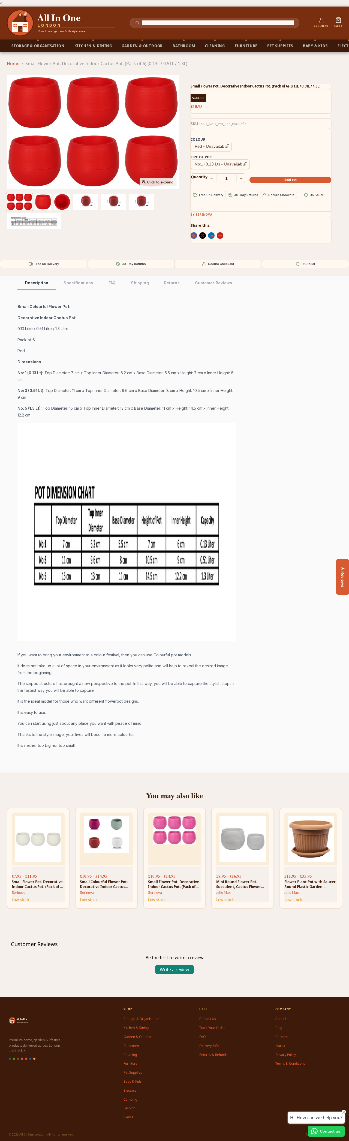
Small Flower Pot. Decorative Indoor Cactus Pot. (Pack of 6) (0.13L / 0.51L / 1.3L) (173, 884)
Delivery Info (209, 1045)
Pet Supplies (133, 1072)
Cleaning (130, 1054)
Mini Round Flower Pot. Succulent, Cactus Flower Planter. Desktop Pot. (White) (242, 884)
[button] (19, 202)
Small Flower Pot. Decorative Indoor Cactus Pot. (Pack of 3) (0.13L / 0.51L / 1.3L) (37, 884)
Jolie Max (223, 892)
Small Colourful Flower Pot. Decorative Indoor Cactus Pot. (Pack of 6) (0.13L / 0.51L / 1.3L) (105, 884)
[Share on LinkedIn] (211, 235)
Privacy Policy (285, 1054)
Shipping (140, 282)
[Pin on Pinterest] (220, 235)
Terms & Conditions (290, 1063)
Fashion (129, 1108)
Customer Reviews (213, 282)
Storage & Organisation (141, 1018)
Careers (281, 1036)
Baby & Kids (133, 1081)
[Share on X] (202, 235)
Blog (278, 1027)
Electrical (130, 1090)
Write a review (174, 970)
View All (129, 1117)
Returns (172, 282)
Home (13, 64)
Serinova (204, 214)
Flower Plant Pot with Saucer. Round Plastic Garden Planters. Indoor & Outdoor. (310, 884)
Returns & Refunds (213, 1054)
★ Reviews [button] (342, 577)
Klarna (280, 1045)
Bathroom (131, 1045)
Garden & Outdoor (138, 1036)
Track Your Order (212, 1027)
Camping (130, 1099)
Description (36, 282)
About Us (282, 1018)
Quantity (199, 176)
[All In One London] (61, 23)
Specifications (78, 282)
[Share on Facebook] (194, 235)
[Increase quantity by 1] (241, 178)
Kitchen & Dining (136, 1027)
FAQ (112, 282)
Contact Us (207, 1018)
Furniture (130, 1063)
